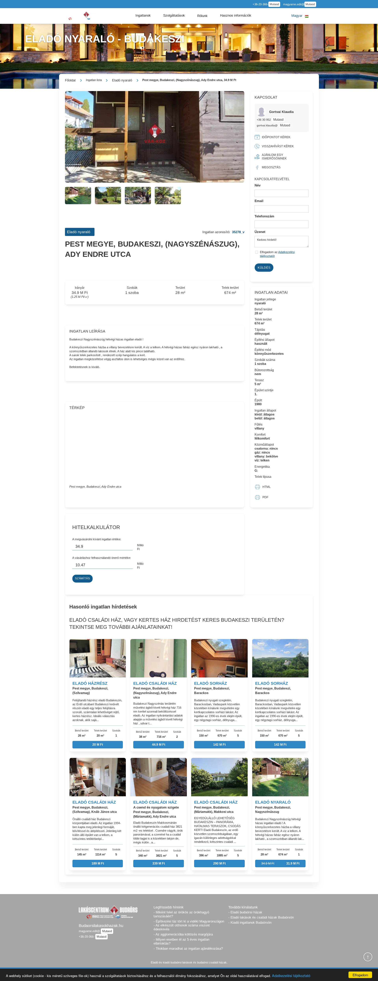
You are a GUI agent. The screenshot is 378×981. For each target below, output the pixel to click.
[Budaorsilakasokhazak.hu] (82, 15)
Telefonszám (264, 216)
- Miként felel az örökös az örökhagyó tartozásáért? (181, 914)
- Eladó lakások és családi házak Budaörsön (261, 917)
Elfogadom (360, 974)
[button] (143, 15)
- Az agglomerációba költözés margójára (183, 934)
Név (257, 185)
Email (259, 201)
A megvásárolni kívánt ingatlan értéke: (96, 539)
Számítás (82, 578)
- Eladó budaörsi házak (245, 912)
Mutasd (274, 4)
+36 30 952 (264, 119)
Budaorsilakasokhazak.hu (101, 925)
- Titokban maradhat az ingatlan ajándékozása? (188, 948)
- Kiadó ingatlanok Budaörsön (249, 922)
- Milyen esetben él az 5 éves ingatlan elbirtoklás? (181, 941)
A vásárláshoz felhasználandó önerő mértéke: (101, 557)
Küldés (264, 267)
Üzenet (260, 232)
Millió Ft (140, 547)
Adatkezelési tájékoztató (291, 975)
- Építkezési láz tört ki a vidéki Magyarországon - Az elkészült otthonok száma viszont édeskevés (189, 925)
